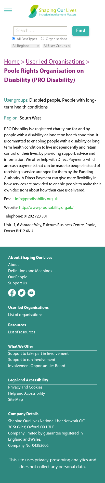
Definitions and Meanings (30, 271)
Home (12, 62)
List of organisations (25, 315)
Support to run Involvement (31, 360)
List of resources (21, 332)
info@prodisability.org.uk (36, 199)
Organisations (56, 39)
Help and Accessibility (26, 394)
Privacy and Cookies (25, 387)
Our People (17, 277)
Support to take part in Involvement (38, 354)
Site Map (15, 400)
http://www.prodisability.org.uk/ (46, 208)
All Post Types (26, 39)
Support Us (17, 283)
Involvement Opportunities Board (36, 366)
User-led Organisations (55, 62)
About (13, 265)
